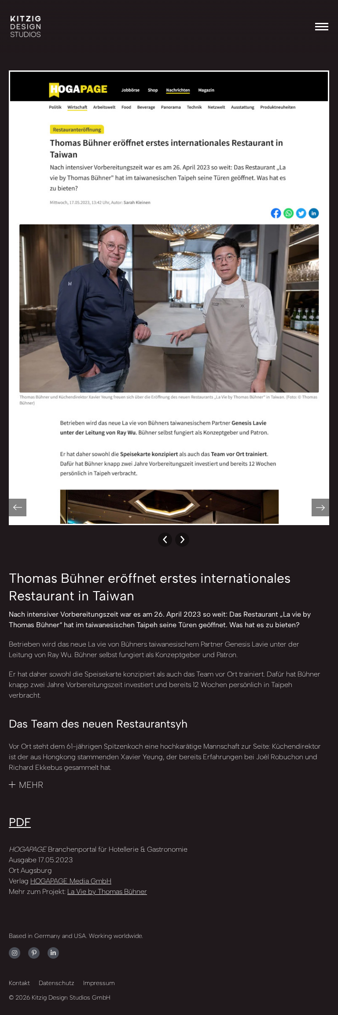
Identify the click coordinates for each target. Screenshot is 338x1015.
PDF (20, 822)
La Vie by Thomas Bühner (107, 891)
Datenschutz (56, 983)
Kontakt (19, 983)
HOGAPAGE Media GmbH (70, 881)
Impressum (99, 983)
